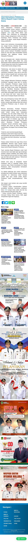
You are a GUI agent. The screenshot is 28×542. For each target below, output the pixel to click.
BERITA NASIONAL (10, 8)
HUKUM (16, 516)
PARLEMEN (17, 521)
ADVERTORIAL (8, 523)
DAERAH (6, 11)
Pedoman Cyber (16, 531)
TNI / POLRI (17, 518)
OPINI (15, 523)
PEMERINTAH (7, 521)
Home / (2, 11)
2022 (9, 32)
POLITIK (6, 518)
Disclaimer (10, 531)
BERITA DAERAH (21, 8)
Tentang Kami (21, 531)
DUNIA (2, 8)
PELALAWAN (12, 11)
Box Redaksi (6, 531)
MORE (5, 526)
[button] (21, 538)
